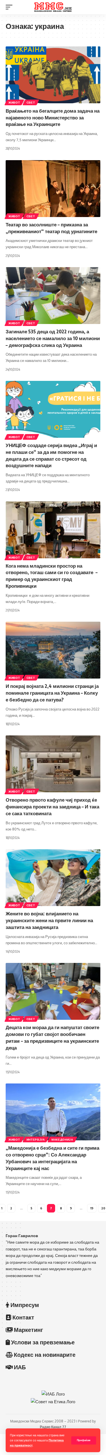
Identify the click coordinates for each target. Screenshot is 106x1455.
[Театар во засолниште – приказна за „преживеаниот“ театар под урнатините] (53, 188)
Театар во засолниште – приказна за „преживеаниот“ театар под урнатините (51, 227)
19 (91, 1208)
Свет (31, 102)
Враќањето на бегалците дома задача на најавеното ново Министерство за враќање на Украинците (52, 117)
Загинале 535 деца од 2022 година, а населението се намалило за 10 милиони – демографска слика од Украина (53, 338)
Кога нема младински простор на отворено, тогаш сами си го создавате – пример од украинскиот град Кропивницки (52, 576)
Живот (14, 102)
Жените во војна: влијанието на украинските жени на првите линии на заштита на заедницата (49, 920)
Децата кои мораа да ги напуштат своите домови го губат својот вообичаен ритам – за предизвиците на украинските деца (52, 1037)
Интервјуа (36, 1139)
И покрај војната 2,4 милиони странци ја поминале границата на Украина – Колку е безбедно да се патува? (52, 693)
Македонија (62, 1139)
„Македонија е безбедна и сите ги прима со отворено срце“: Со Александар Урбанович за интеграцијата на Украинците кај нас (52, 1158)
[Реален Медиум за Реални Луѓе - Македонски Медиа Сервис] (53, 7)
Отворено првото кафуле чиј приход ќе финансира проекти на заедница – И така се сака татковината (52, 806)
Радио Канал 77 (53, 1427)
